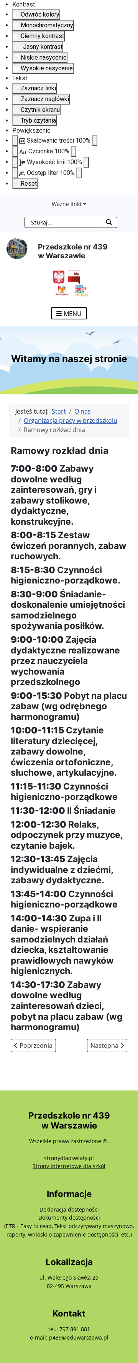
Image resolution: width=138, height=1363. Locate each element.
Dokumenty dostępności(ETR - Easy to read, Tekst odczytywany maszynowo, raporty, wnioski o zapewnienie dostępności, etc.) (69, 1226)
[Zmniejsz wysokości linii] (15, 162)
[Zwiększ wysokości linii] (86, 162)
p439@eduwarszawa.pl (78, 1337)
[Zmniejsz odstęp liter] (15, 173)
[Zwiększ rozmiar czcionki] (73, 151)
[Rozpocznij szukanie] (109, 222)
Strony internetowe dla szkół (69, 1166)
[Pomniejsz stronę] (15, 140)
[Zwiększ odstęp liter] (79, 173)
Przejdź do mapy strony (6, 201)
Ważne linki (66, 204)
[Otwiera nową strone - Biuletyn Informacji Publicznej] (72, 277)
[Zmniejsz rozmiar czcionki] (15, 151)
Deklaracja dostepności (69, 1209)
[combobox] (63, 222)
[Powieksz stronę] (94, 140)
